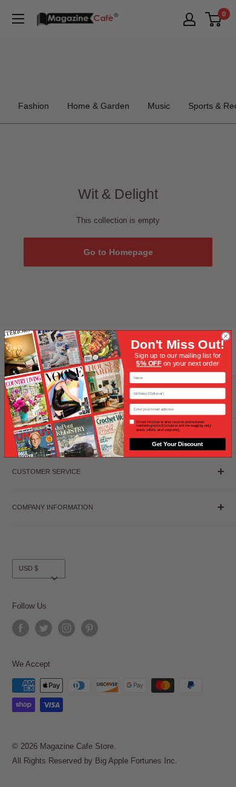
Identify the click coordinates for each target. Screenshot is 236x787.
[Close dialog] (225, 336)
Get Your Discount (177, 444)
